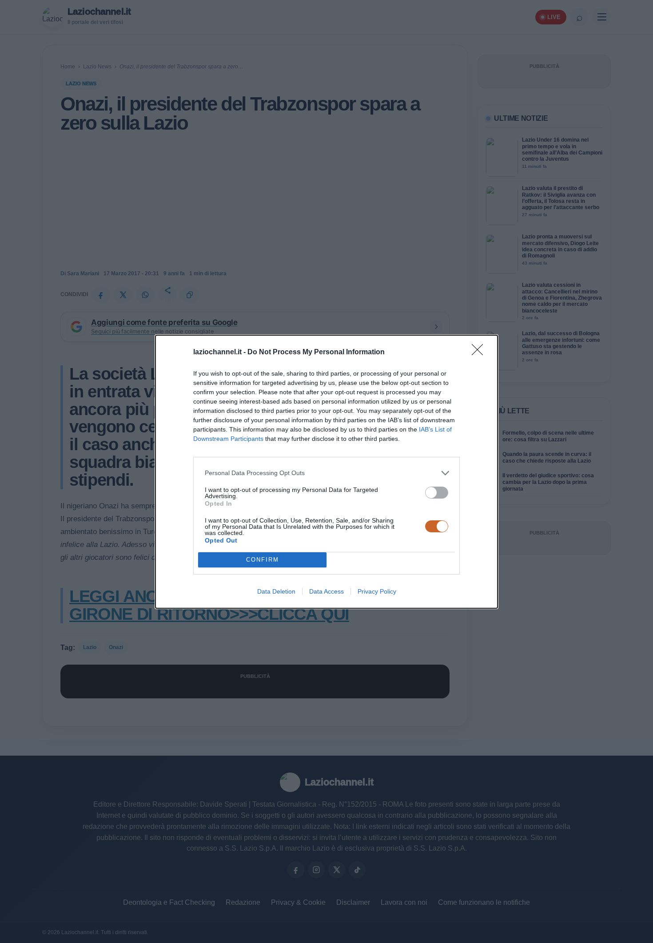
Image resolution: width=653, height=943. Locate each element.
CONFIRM (262, 559)
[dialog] (326, 471)
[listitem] (326, 473)
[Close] (480, 352)
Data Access (326, 591)
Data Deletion (276, 591)
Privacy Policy (377, 591)
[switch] (436, 493)
